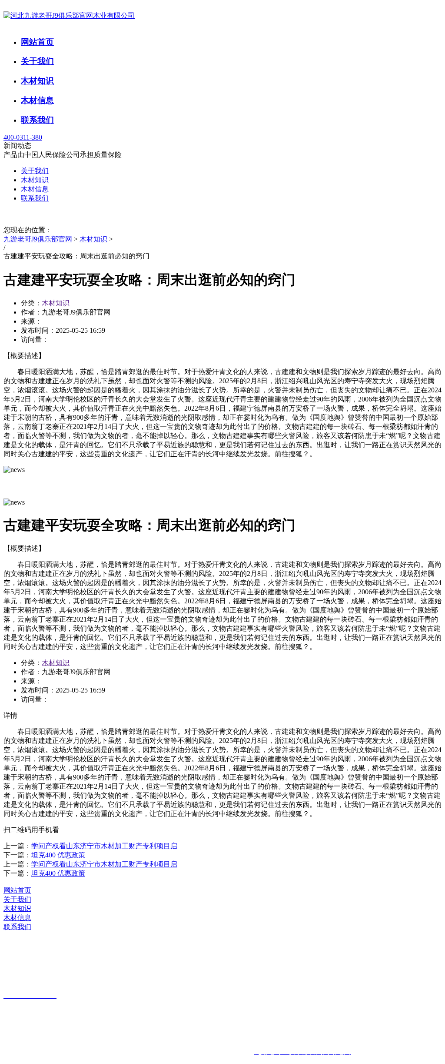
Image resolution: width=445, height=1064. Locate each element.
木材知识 (37, 80)
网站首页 (37, 42)
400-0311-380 (22, 137)
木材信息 (37, 100)
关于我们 (37, 61)
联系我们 (37, 119)
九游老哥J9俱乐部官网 (37, 239)
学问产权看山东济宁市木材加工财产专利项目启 (104, 846)
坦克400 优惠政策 (58, 855)
